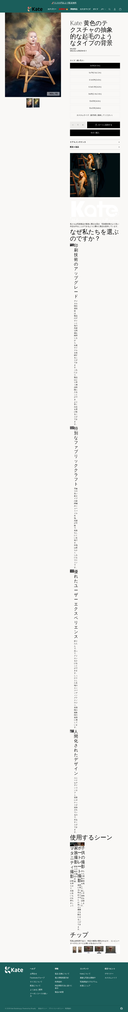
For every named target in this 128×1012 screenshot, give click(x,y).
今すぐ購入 (95, 133)
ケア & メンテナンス (78, 142)
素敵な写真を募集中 (88, 978)
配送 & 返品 (74, 147)
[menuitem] (52, 9)
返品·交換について (62, 974)
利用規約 (58, 982)
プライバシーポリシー (56, 1008)
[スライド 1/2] (29, 102)
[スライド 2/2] (37, 102)
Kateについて (85, 974)
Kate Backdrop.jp (16, 1008)
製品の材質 (59, 992)
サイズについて (36, 982)
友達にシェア (85, 985)
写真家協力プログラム (88, 982)
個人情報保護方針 (62, 978)
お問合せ (33, 974)
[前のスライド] (7, 55)
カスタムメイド (111, 978)
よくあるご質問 (36, 990)
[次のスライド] (59, 55)
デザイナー (109, 974)
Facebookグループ (37, 978)
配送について (35, 985)
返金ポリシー (42, 1008)
